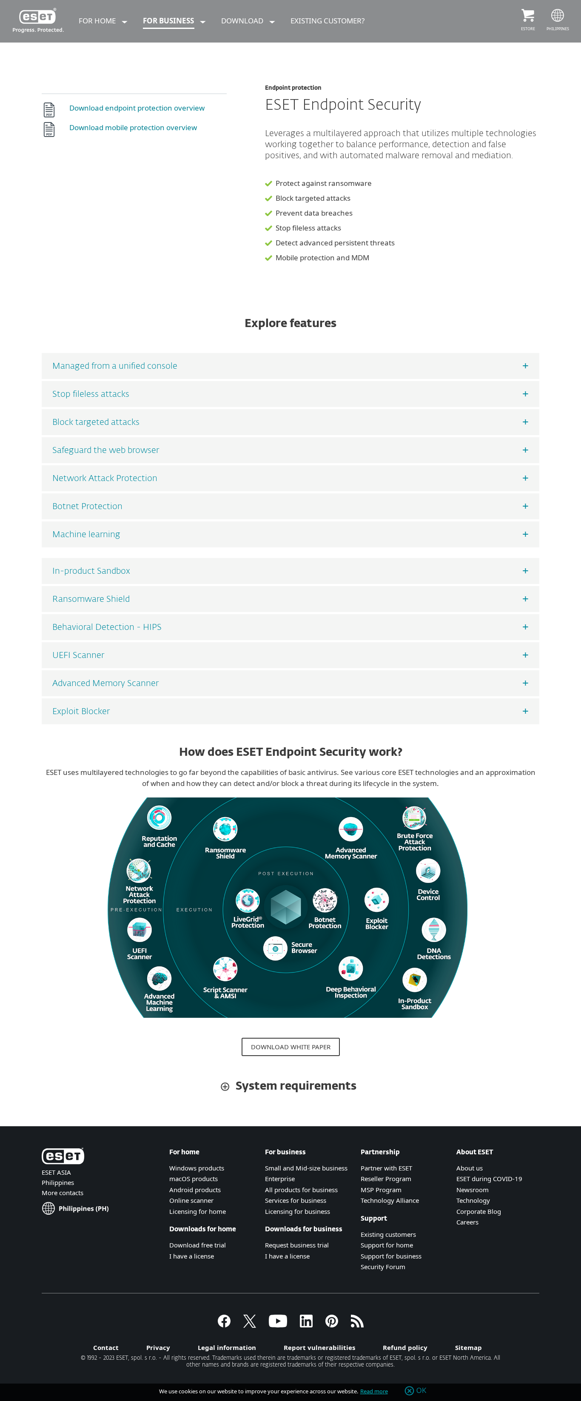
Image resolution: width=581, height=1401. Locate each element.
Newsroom (472, 1189)
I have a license (287, 1256)
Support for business (391, 1256)
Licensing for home (197, 1211)
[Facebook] (224, 1325)
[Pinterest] (331, 1325)
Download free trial (197, 1245)
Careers (467, 1222)
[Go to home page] (63, 1158)
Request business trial (297, 1245)
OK (421, 1391)
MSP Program (381, 1189)
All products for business (301, 1189)
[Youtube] (278, 1325)
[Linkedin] (306, 1325)
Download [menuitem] (243, 21)
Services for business (295, 1200)
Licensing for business (297, 1211)
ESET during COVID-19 (489, 1178)
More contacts (62, 1192)
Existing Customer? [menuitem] (327, 21)
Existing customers (388, 1234)
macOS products (193, 1178)
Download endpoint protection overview (137, 108)
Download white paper (290, 1046)
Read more (374, 1391)
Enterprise (280, 1178)
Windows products (196, 1168)
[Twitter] (249, 1325)
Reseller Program (386, 1178)
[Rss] (357, 1325)
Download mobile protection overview (133, 127)
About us (469, 1168)
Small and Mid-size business (306, 1168)
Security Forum (383, 1266)
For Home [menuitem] (98, 21)
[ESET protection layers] (287, 1021)
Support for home (387, 1245)
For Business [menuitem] (169, 21)
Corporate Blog (478, 1211)
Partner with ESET (386, 1168)
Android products (195, 1189)
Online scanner (191, 1200)
